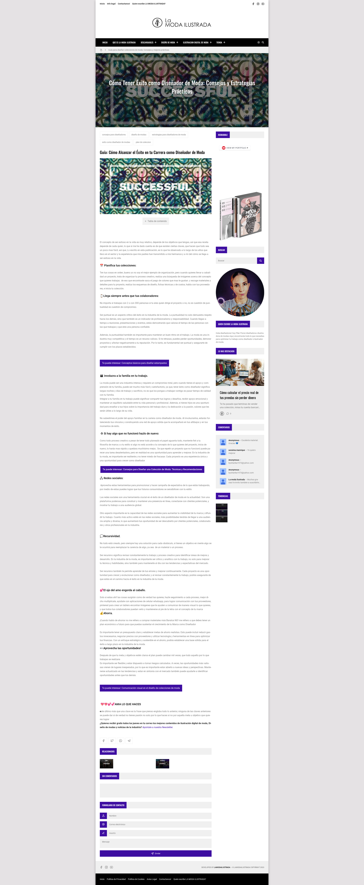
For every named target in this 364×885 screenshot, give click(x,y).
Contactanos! (124, 4)
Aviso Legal (152, 879)
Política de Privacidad (116, 879)
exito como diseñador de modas (116, 142)
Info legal (111, 4)
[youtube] (263, 4)
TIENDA (219, 42)
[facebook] (253, 4)
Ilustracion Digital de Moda (195, 42)
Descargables (147, 42)
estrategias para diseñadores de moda (169, 134)
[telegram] (129, 741)
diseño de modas (138, 134)
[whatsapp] (120, 741)
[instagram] (258, 4)
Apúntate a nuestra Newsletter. (157, 727)
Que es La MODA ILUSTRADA (124, 42)
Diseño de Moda (168, 42)
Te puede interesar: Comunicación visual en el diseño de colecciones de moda (141, 688)
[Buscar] (263, 42)
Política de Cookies (136, 879)
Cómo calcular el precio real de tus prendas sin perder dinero (239, 395)
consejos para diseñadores (114, 134)
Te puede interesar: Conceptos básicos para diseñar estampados (134, 363)
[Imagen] (240, 372)
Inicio (102, 4)
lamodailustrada (222, 867)
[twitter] (112, 741)
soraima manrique (236, 450)
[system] (258, 42)
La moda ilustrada (236, 479)
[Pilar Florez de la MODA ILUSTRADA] (178, 100)
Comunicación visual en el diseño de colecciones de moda (133, 50)
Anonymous (233, 440)
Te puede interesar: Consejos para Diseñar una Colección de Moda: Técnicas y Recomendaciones (152, 469)
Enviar (157, 853)
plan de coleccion (143, 142)
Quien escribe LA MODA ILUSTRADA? (149, 4)
